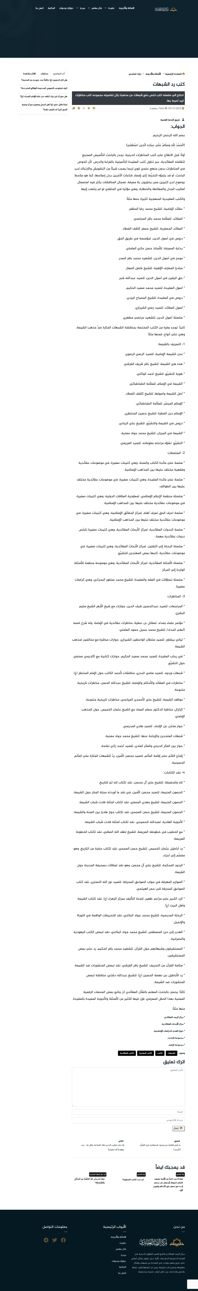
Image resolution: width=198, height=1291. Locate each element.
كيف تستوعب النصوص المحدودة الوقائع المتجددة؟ (44, 88)
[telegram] (46, 1240)
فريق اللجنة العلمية (170, 120)
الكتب (159, 1053)
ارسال (176, 1128)
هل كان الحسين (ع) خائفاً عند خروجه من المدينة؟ (44, 80)
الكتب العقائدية (127, 1053)
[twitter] (55, 1240)
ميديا (82, 8)
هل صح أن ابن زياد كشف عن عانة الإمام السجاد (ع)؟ (43, 96)
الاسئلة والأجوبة (126, 8)
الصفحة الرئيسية (173, 74)
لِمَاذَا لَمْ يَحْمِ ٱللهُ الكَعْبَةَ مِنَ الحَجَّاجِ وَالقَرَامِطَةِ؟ (89, 1181)
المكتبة (51, 8)
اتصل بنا (39, 8)
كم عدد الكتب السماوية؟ (133, 1179)
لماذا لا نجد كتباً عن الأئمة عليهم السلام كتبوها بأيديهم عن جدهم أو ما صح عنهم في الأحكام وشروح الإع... (168, 1184)
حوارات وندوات (66, 8)
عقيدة (111, 8)
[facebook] (63, 1240)
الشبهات (171, 1053)
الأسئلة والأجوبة (153, 74)
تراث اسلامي (135, 74)
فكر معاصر (97, 8)
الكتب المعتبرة (145, 1053)
